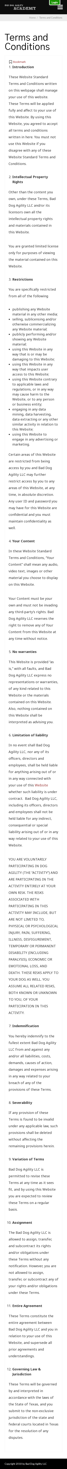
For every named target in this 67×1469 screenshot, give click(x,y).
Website (41, 785)
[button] (17, 62)
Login (55, 2)
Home (32, 17)
